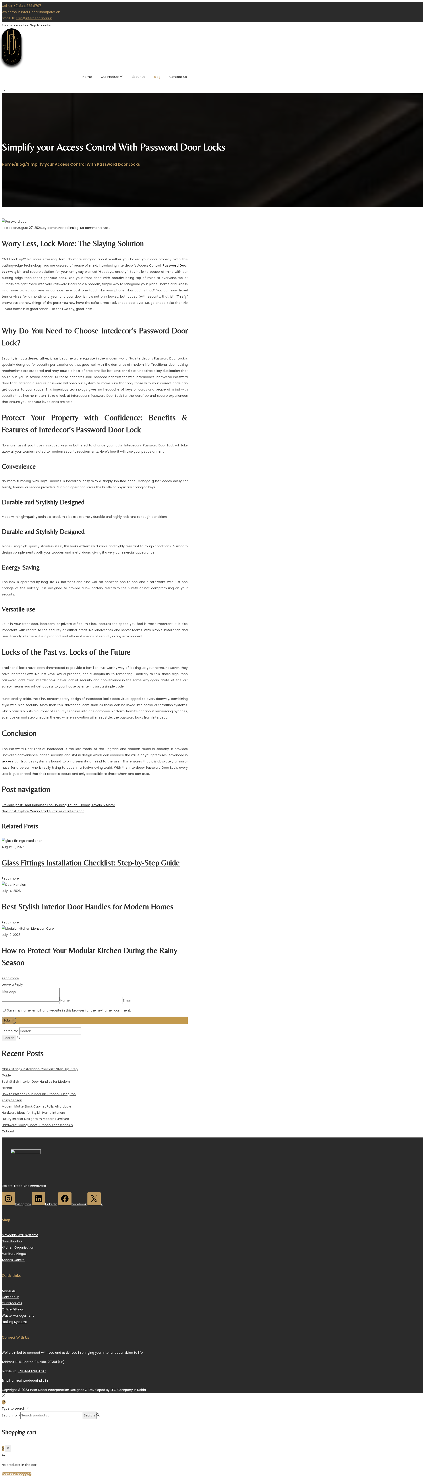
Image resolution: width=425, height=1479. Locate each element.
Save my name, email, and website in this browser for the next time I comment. (69, 1010)
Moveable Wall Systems (20, 1235)
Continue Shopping (16, 1474)
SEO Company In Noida (128, 1390)
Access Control (13, 1260)
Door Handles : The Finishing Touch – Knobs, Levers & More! (58, 805)
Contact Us (10, 1297)
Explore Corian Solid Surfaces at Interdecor (43, 811)
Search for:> (11, 1415)
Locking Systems (14, 1322)
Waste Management (18, 1315)
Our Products (12, 1303)
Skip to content (42, 25)
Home (8, 164)
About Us (8, 1290)
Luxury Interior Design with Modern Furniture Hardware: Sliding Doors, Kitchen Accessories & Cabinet (37, 1125)
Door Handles (12, 1241)
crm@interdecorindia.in (34, 18)
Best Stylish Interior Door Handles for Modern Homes (87, 906)
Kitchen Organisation (18, 1247)
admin (52, 228)
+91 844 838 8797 (27, 6)
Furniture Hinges (14, 1253)
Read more (10, 878)
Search (89, 1415)
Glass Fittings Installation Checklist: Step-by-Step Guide (91, 862)
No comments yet (94, 228)
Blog (20, 164)
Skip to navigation (15, 25)
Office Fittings (13, 1309)
